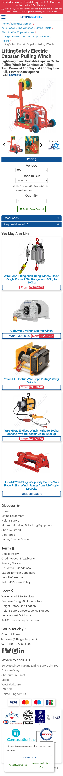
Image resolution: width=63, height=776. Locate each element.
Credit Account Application (18, 558)
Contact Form (10, 634)
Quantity (31, 195)
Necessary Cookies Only (41, 765)
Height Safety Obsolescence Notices (25, 610)
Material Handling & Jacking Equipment (27, 525)
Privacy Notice (11, 563)
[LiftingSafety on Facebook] (3, 652)
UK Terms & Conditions (16, 568)
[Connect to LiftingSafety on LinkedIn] (21, 652)
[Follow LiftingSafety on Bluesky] (8, 652)
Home (5, 23)
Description (11, 218)
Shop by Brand (11, 530)
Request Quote (31, 494)
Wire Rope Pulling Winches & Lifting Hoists (26, 28)
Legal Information (12, 577)
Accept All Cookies (18, 765)
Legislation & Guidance (16, 615)
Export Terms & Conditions (18, 572)
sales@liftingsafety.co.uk (21, 639)
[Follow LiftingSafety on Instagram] (15, 652)
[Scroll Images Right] (4, 144)
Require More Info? (16, 224)
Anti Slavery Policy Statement (20, 620)
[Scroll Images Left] (41, 144)
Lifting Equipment (21, 23)
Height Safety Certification (18, 606)
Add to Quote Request (33, 209)
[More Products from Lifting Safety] (54, 146)
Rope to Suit (31, 176)
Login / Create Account (16, 539)
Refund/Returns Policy (15, 582)
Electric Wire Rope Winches (17, 32)
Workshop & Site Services (17, 596)
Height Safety (10, 520)
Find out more (29, 757)
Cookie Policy (10, 553)
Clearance (8, 534)
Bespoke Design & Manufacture (21, 601)
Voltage (31, 165)
